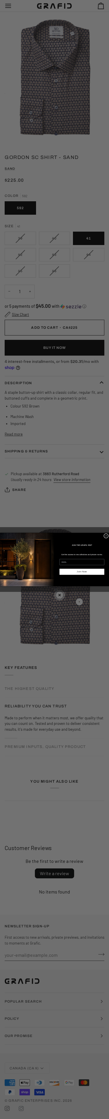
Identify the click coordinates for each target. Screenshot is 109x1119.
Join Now (82, 572)
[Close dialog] (106, 536)
